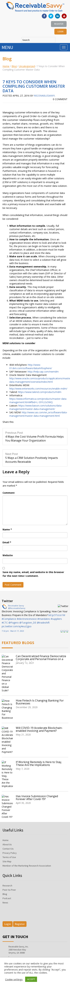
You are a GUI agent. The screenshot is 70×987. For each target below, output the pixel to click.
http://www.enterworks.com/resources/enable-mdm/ (38, 388)
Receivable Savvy (16, 605)
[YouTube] (64, 16)
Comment (9, 492)
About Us (7, 844)
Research (7, 885)
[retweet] (64, 631)
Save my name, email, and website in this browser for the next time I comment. (33, 573)
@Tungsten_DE (27, 622)
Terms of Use (9, 857)
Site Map (7, 861)
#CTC (5, 622)
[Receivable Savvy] (4, 606)
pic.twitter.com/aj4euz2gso (16, 626)
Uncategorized (27, 66)
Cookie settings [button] (14, 979)
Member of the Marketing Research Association (27, 865)
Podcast (7, 898)
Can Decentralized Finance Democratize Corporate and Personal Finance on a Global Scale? (41, 659)
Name (7, 529)
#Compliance (9, 618)
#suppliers (56, 618)
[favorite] (67, 631)
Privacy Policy (10, 852)
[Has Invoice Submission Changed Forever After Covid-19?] (8, 807)
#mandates (43, 618)
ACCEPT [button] (31, 979)
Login (60, 31)
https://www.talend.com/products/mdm (39, 392)
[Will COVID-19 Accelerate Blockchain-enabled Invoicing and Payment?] (8, 740)
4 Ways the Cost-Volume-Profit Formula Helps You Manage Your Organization (34, 436)
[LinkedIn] (57, 16)
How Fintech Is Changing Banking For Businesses (40, 702)
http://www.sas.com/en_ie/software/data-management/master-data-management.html (38, 414)
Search (52, 40)
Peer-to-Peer (9, 889)
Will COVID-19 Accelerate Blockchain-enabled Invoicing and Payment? (39, 729)
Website (8, 555)
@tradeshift (43, 622)
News (5, 902)
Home (6, 66)
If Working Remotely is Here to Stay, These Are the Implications (39, 764)
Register (58, 23)
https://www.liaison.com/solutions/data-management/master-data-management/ (35, 407)
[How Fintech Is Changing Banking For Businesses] (8, 709)
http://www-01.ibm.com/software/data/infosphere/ (30, 366)
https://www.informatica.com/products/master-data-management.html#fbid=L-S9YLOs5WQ (38, 400)
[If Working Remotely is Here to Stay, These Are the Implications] (8, 774)
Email (7, 542)
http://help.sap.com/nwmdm (43, 371)
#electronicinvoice (27, 618)
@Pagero (13, 622)
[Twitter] (50, 16)
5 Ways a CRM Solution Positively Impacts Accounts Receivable (31, 458)
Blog (14, 66)
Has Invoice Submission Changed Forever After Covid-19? (37, 798)
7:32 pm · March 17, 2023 (13, 631)
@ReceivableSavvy (16, 608)
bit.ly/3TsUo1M (56, 615)
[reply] (61, 631)
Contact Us (8, 848)
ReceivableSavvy (44, 95)
